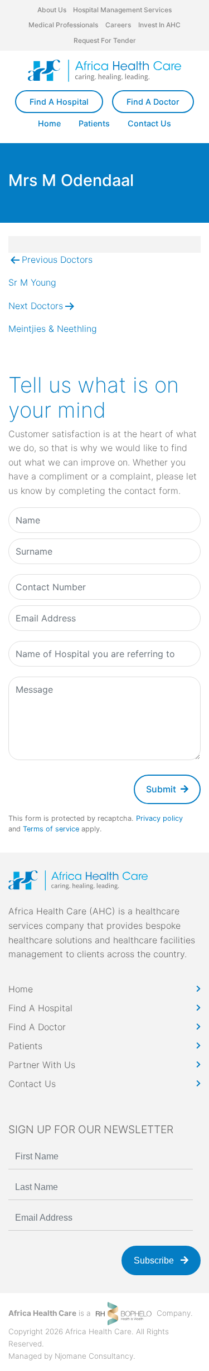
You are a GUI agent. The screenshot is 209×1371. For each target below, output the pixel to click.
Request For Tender (105, 40)
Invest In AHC (159, 25)
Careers (118, 25)
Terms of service (51, 829)
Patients (94, 123)
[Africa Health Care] (104, 71)
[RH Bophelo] (123, 1313)
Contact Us (149, 123)
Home (49, 123)
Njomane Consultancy (94, 1356)
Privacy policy (159, 818)
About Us (51, 10)
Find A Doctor (153, 101)
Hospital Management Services (122, 10)
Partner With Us (41, 1064)
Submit (161, 789)
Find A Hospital (59, 101)
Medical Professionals (63, 25)
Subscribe (155, 1260)
